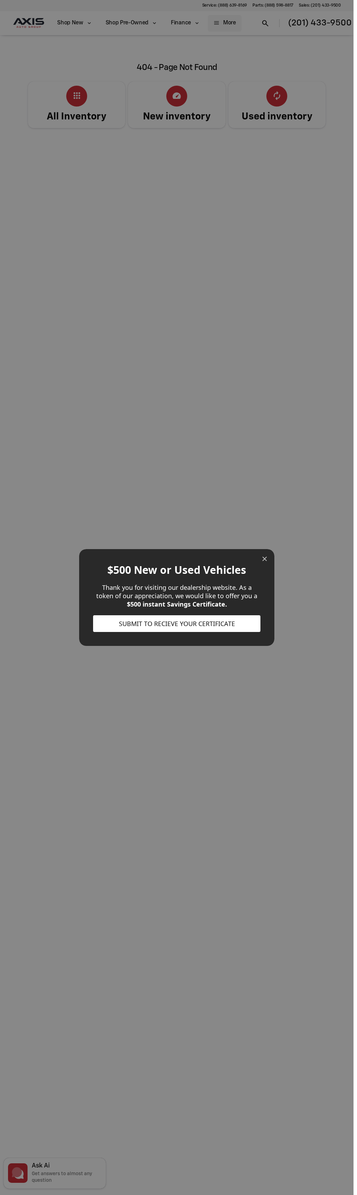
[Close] (264, 558)
